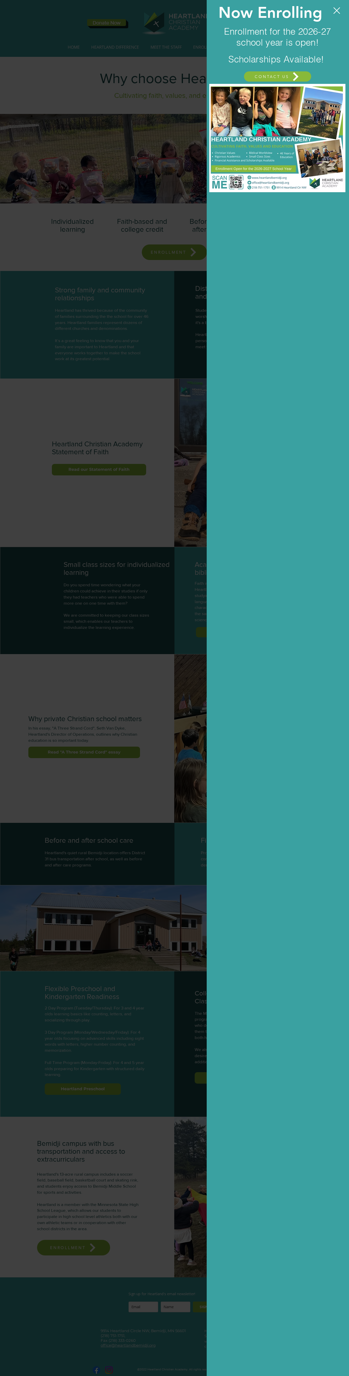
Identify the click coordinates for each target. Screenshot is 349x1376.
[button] (336, 11)
